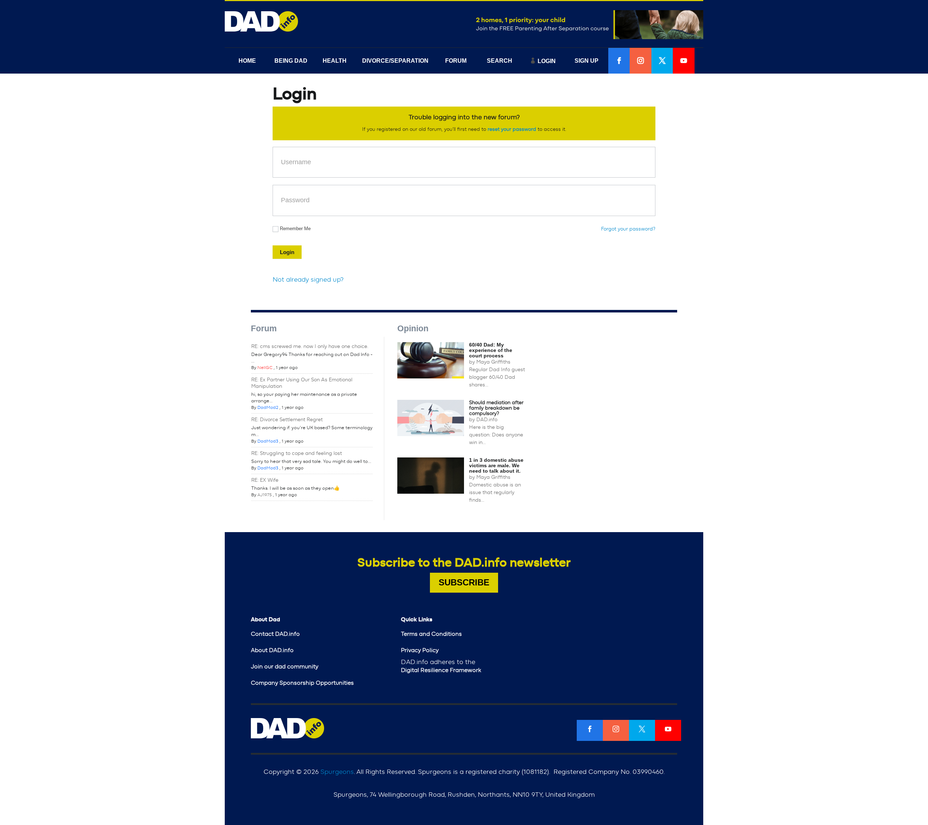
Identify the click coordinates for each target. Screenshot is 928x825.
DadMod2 (267, 407)
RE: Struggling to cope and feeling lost (296, 453)
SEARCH (499, 61)
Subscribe (464, 582)
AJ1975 (264, 495)
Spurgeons (337, 772)
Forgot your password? (628, 229)
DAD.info (486, 419)
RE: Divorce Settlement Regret (287, 419)
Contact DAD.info (275, 634)
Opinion (412, 328)
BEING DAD (290, 61)
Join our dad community (284, 666)
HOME (247, 61)
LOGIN (547, 61)
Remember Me (295, 228)
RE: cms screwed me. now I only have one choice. (309, 346)
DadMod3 (267, 441)
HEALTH (335, 61)
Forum (264, 328)
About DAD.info (272, 650)
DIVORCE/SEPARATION (395, 61)
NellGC (265, 367)
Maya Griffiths (493, 362)
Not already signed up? (308, 280)
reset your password (512, 129)
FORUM (456, 61)
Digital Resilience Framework (441, 670)
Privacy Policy (420, 650)
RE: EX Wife (264, 480)
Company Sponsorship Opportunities (302, 683)
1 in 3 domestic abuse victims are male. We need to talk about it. (496, 465)
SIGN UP (586, 61)
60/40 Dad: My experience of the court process (490, 350)
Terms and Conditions (431, 634)
